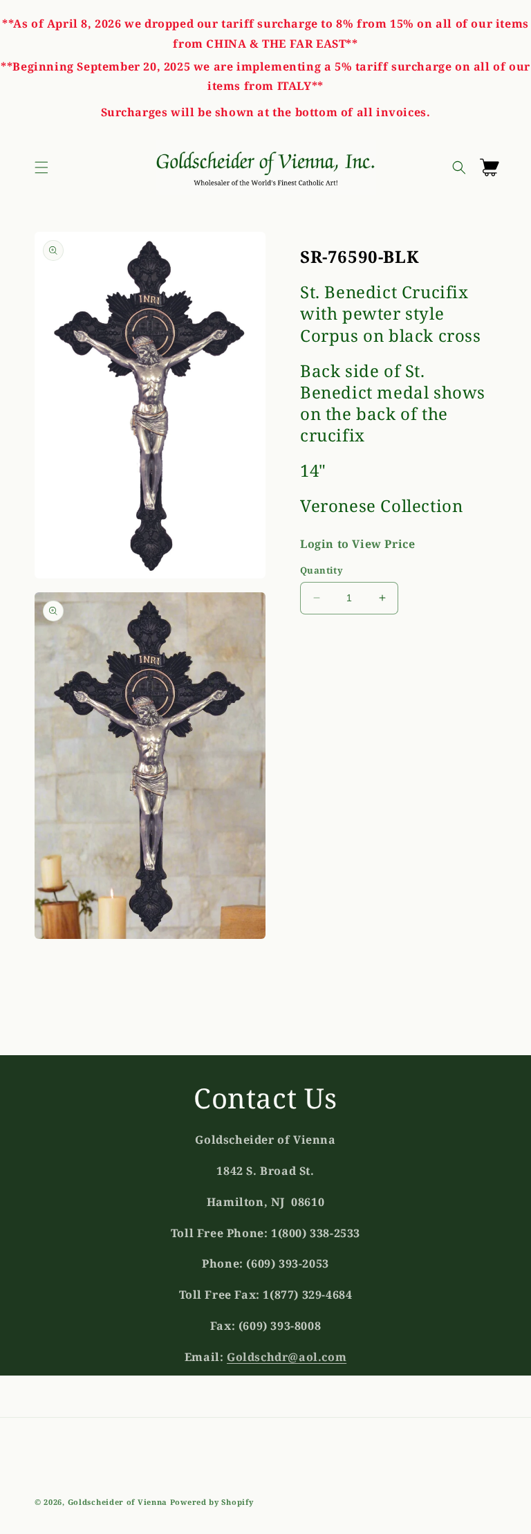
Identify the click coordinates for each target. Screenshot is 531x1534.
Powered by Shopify (212, 1502)
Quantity (321, 570)
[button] (41, 167)
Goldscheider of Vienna (117, 1502)
